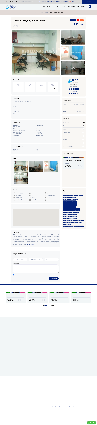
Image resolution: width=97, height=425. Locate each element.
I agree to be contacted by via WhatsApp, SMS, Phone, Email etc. (31, 274)
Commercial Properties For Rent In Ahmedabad (73, 195)
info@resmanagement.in (26, 1)
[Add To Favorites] (17, 26)
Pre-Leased (22, 292)
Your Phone (31, 256)
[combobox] (53, 259)
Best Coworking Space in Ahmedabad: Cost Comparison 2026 (84, 347)
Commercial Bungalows (68, 146)
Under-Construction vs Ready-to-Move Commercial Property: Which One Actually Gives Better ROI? (85, 362)
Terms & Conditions (63, 406)
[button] (43, 305)
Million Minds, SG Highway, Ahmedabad (19, 341)
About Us (63, 6)
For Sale (81, 20)
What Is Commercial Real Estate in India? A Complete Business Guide (84, 340)
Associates (44, 388)
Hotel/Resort (65, 139)
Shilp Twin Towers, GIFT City (41, 331)
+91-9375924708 (59, 388)
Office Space (73, 20)
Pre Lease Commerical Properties (75, 222)
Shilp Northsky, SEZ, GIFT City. (62, 347)
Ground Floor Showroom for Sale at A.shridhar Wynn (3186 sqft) (42, 1)
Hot (77, 20)
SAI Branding (40, 406)
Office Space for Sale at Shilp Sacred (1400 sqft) (69, 1)
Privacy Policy (72, 406)
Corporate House (66, 132)
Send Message (54, 278)
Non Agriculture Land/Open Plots (70, 142)
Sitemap (77, 406)
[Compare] (19, 26)
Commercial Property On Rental (70, 203)
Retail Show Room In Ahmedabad (70, 218)
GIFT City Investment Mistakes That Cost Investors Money (85, 355)
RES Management (28, 274)
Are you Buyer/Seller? (48, 256)
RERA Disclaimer (30, 244)
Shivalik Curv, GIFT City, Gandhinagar (62, 340)
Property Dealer (67, 224)
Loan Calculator (45, 395)
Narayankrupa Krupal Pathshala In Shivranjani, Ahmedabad (62, 355)
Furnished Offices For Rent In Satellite (71, 220)
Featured (66, 157)
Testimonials (44, 390)
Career (43, 383)
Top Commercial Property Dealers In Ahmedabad (73, 226)
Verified (8, 292)
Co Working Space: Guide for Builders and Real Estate (85, 332)
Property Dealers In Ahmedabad (70, 214)
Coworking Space (66, 136)
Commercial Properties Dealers (70, 201)
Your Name (15, 256)
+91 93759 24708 (88, 1)
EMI (78, 6)
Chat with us (92, 422)
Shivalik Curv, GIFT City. (62, 331)
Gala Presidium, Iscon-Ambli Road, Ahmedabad (19, 332)
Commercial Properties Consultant (70, 199)
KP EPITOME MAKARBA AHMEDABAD (13, 295)
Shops (64, 129)
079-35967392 (62, 390)
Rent (58, 6)
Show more (15, 116)
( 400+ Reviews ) (73, 91)
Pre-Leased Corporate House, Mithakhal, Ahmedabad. (41, 356)
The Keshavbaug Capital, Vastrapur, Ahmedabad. (18, 350)
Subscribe (58, 318)
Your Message (16, 263)
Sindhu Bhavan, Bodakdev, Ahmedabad (41, 365)
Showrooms (65, 125)
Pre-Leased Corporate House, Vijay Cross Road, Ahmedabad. (41, 347)
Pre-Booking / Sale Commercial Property (72, 208)
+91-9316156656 (63, 387)
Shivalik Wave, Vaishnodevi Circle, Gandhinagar (72, 175)
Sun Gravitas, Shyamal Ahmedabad (61, 364)
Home (44, 6)
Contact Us (83, 6)
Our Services (30, 388)
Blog (69, 6)
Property (65, 222)
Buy (53, 6)
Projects (48, 6)
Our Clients (73, 6)
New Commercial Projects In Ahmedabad (72, 210)
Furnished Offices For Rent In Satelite (71, 212)
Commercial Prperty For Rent (69, 197)
